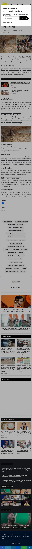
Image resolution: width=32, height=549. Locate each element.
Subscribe (24, 18)
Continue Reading (7, 22)
